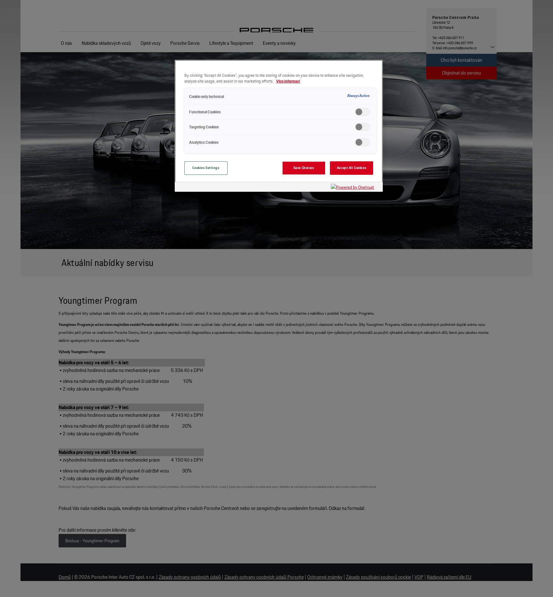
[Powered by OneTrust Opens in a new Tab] (355, 188)
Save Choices (303, 168)
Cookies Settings (205, 168)
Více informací (288, 81)
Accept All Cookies (351, 168)
